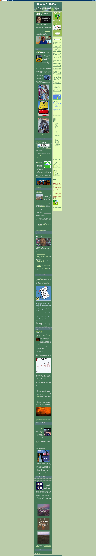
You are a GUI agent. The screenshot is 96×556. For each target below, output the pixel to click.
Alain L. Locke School (59, 43)
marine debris (59, 68)
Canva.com (39, 545)
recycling (57, 77)
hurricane (54, 66)
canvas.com (36, 420)
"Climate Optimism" (40, 225)
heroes (59, 64)
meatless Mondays (57, 69)
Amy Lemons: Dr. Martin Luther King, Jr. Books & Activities (43, 268)
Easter (58, 54)
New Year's (59, 71)
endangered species (58, 57)
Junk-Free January (40, 168)
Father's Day (54, 60)
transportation (55, 86)
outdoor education (48, 232)
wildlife (58, 89)
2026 (54, 116)
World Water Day (59, 91)
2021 (54, 121)
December (56, 123)
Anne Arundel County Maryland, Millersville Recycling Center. (45, 134)
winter (38, 233)
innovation (56, 66)
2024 (54, 118)
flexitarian (57, 60)
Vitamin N (37, 442)
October (55, 125)
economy (57, 56)
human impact (43, 423)
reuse (59, 79)
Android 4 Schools (40, 155)
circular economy (57, 49)
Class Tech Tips (55, 170)
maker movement (55, 68)
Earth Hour (56, 54)
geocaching (57, 61)
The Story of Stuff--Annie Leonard (57, 167)
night (60, 71)
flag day (56, 60)
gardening (54, 61)
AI (57, 43)
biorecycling (60, 46)
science (49, 423)
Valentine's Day (55, 88)
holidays (56, 65)
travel (57, 86)
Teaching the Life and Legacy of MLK (41, 254)
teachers (45, 189)
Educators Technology (56, 173)
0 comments (42, 138)
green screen (56, 63)
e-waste (54, 53)
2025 (54, 117)
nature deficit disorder (44, 232)
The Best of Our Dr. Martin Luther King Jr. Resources (42, 256)
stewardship (56, 82)
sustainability (37, 49)
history (54, 65)
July (55, 128)
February (56, 133)
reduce (60, 77)
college (55, 51)
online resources (42, 189)
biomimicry (59, 46)
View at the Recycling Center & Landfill (42, 52)
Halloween (60, 63)
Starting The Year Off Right (40, 427)
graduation (59, 61)
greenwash (58, 63)
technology (49, 189)
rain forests (56, 76)
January (56, 134)
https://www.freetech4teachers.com (38, 187)
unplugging (58, 87)
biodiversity (54, 46)
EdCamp (59, 56)
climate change (39, 232)
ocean (54, 72)
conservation (59, 51)
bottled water (60, 47)
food (59, 60)
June (55, 129)
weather (37, 233)
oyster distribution (58, 74)
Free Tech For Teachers (48, 148)
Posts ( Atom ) (38, 553)
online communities (59, 72)
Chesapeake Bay (59, 48)
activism (60, 42)
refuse (58, 78)
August (55, 127)
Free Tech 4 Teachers (56, 174)
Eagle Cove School (57, 53)
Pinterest (58, 190)
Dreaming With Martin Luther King (40, 261)
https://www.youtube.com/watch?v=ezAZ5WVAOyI (41, 230)
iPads (58, 66)
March (55, 132)
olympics (56, 72)
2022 (54, 120)
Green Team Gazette (46, 4)
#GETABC (54, 42)
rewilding (60, 79)
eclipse (60, 54)
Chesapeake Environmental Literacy (57, 162)
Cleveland (43, 206)
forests (41, 423)
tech (46, 189)
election (54, 57)
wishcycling (57, 90)
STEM (54, 82)
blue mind (56, 47)
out (58, 73)
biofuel (57, 46)
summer (58, 82)
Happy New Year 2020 (39, 481)
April (55, 131)
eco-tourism (54, 56)
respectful (60, 78)
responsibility (46, 423)
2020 (54, 122)
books (58, 47)
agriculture (56, 43)
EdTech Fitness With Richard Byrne (41, 142)
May (55, 130)
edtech (38, 189)
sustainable (60, 83)
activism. (54, 43)
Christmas (54, 49)
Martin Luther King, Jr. (39, 236)
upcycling (60, 87)
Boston (40, 206)
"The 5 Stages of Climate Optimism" (45, 224)
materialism (54, 69)
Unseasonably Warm (39, 192)
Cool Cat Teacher (55, 171)
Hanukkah (54, 64)
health (39, 189)
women (59, 90)
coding (60, 50)
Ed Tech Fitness (38, 162)
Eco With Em (40, 279)
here (44, 335)
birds (54, 47)
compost (56, 51)
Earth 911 (55, 163)
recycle (54, 77)
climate (54, 50)
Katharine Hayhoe (37, 24)
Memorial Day (60, 69)
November (56, 124)
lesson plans (55, 67)
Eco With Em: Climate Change (40, 278)
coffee (54, 51)
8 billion (58, 42)
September (56, 126)
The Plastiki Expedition (56, 166)
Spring (54, 81)
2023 (54, 119)
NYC (44, 206)
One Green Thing (55, 165)
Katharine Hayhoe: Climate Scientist (57, 164)
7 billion (56, 42)
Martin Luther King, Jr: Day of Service (41, 260)
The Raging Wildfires (39, 332)
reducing (54, 78)
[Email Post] (44, 138)
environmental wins (55, 59)
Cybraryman (55, 172)
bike (37, 232)
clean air (60, 49)
